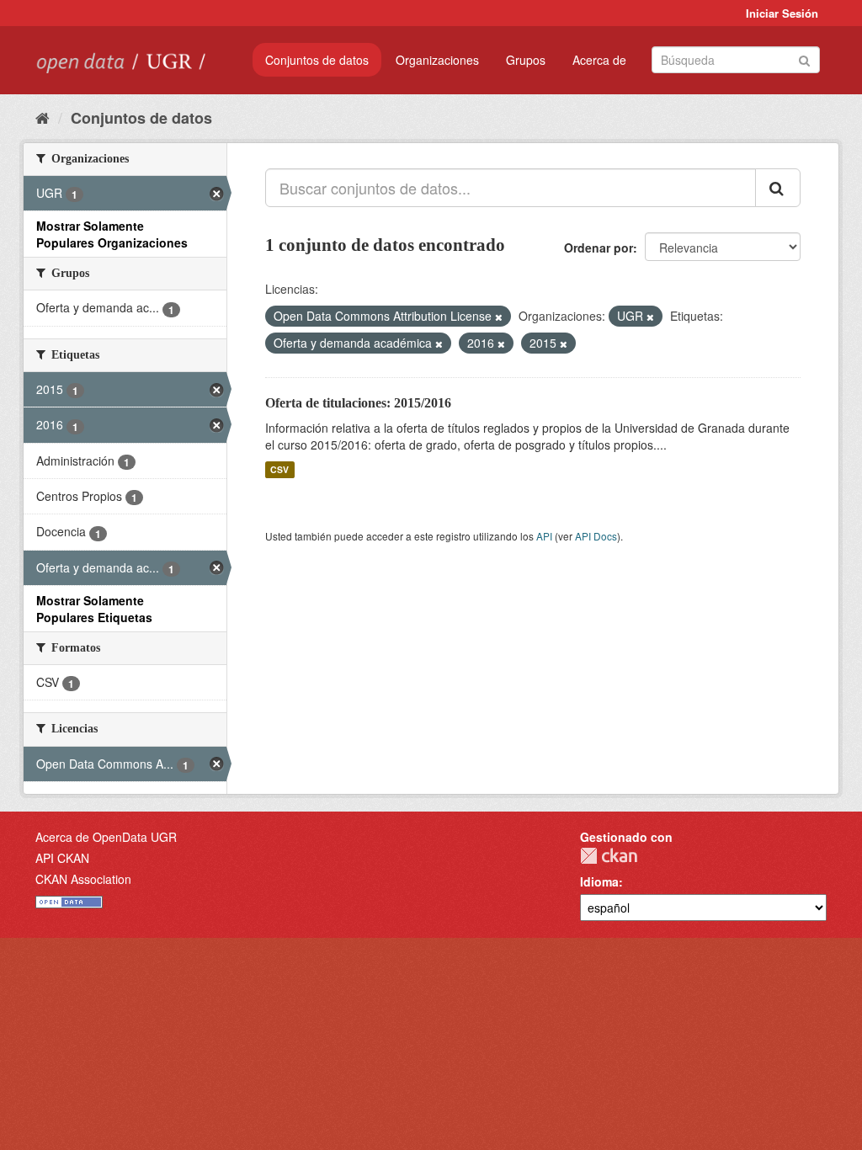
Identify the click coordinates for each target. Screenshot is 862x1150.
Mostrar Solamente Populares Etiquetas (94, 609)
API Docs (596, 536)
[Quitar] (499, 316)
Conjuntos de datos (317, 59)
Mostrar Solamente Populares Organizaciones (112, 234)
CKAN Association (83, 878)
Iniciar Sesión (782, 13)
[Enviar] (804, 58)
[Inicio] (42, 117)
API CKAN (62, 857)
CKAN (608, 856)
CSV (279, 469)
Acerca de (599, 59)
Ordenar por (598, 247)
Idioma (599, 881)
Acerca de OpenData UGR (106, 836)
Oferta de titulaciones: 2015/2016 (358, 403)
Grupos (525, 59)
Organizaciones (437, 59)
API (544, 536)
